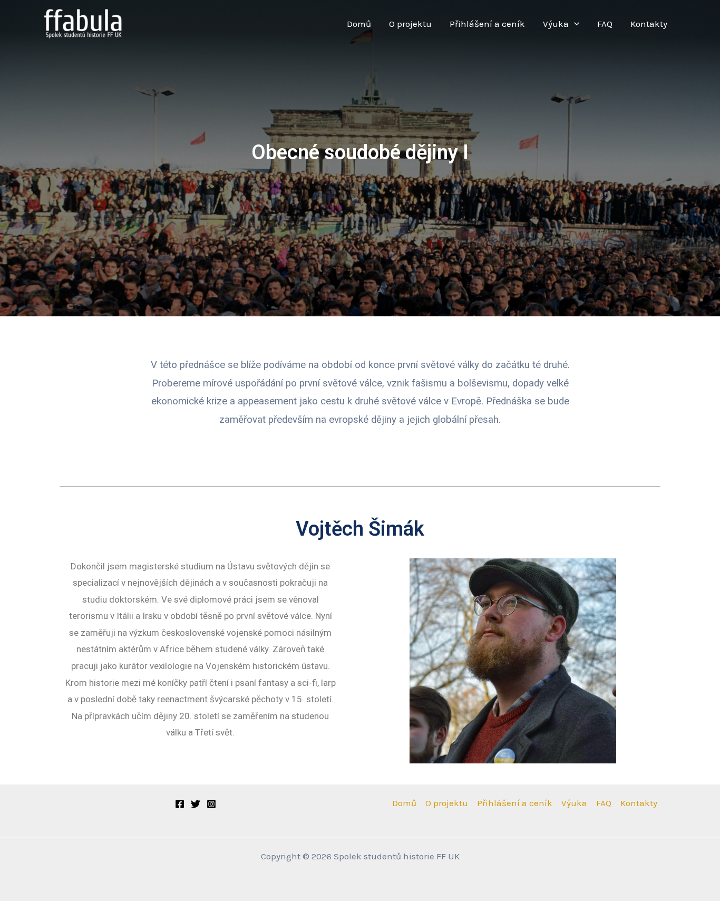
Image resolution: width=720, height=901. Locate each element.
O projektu (410, 23)
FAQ (604, 23)
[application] (574, 24)
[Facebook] (179, 804)
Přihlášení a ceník (487, 23)
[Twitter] (195, 804)
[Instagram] (211, 804)
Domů (359, 23)
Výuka (556, 23)
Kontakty (648, 23)
